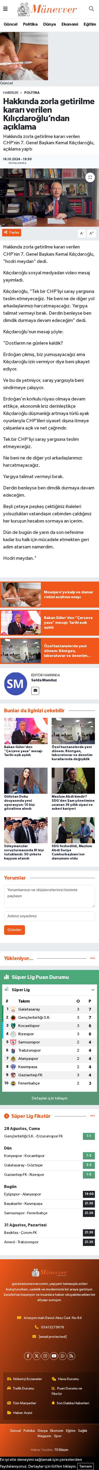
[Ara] (91, 9)
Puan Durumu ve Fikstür (67, 1391)
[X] (37, 1356)
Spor (58, 1436)
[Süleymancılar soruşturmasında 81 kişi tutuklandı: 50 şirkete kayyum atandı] (26, 830)
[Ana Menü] (5, 9)
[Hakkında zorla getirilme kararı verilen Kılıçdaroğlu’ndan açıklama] (49, 197)
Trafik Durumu (23, 1388)
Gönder (14, 930)
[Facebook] (28, 1356)
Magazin (44, 1436)
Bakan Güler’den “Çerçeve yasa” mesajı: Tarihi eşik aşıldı (23, 751)
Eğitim (90, 24)
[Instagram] (45, 1356)
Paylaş (14, 232)
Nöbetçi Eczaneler (27, 1379)
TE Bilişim (61, 1450)
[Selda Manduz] (15, 684)
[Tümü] (92, 958)
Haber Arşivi (22, 1413)
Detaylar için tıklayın (50, 1098)
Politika (30, 24)
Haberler (10, 93)
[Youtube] (54, 1356)
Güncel (10, 24)
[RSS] (71, 1356)
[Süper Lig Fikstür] (92, 1116)
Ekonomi (70, 24)
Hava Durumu (68, 1379)
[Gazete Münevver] (47, 9)
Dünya (49, 24)
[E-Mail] (35, 691)
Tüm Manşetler (24, 1403)
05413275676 (52, 1327)
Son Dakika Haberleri (73, 1403)
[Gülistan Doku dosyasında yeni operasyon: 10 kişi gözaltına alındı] (26, 781)
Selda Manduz (44, 680)
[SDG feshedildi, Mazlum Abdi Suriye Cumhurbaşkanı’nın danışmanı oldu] (73, 830)
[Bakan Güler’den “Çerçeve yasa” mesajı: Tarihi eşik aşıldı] (26, 731)
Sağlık (82, 1431)
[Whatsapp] (63, 1356)
